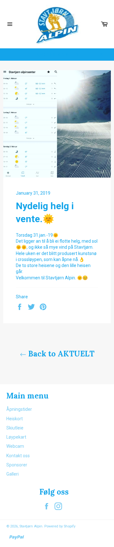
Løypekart (16, 437)
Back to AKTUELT (60, 354)
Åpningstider (19, 409)
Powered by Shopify (59, 526)
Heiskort (14, 418)
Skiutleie (14, 427)
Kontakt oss (18, 455)
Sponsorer (16, 464)
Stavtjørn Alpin (30, 526)
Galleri (12, 474)
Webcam (15, 446)
